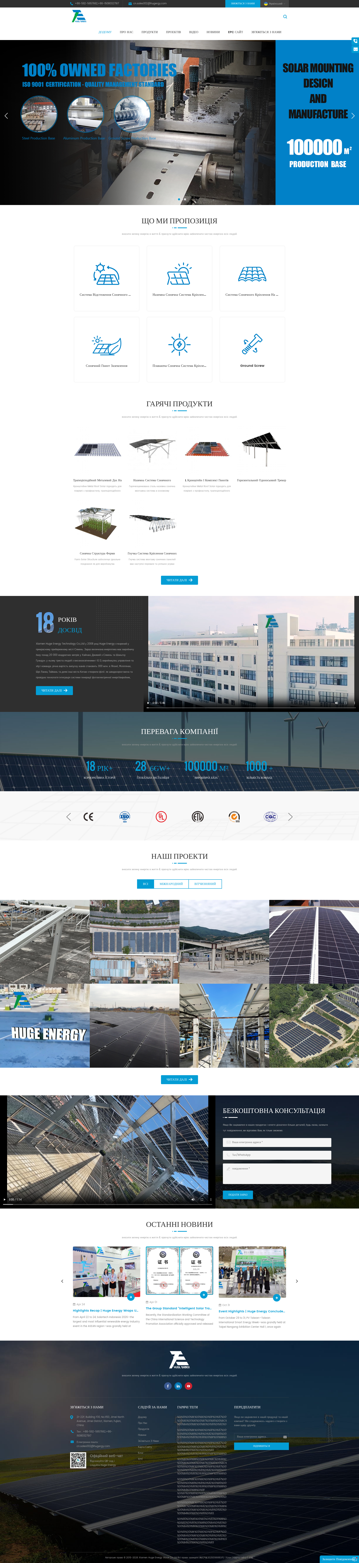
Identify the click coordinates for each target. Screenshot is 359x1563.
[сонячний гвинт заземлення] (107, 344)
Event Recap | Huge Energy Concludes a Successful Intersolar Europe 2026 (252, 1311)
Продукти (150, 32)
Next (290, 817)
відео (193, 32)
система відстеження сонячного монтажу (107, 294)
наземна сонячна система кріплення (179, 294)
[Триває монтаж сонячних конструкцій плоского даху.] (45, 1026)
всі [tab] (145, 884)
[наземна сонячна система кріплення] (179, 273)
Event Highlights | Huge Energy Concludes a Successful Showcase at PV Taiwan (106, 1311)
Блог (228, 1557)
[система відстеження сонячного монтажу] (107, 273)
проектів (173, 32)
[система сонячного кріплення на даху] (252, 273)
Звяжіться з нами (243, 4)
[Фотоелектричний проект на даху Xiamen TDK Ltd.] (45, 942)
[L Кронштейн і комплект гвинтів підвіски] (206, 450)
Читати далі (177, 580)
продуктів (143, 1429)
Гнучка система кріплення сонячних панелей (152, 553)
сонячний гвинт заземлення (106, 365)
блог (140, 1453)
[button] (173, 199)
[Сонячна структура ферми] (97, 523)
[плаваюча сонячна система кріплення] (179, 344)
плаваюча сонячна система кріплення (179, 365)
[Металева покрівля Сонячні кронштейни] (314, 942)
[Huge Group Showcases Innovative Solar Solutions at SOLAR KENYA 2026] (179, 1272)
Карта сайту (145, 1447)
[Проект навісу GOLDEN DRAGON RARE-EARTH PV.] (135, 942)
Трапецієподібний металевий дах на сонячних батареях (97, 480)
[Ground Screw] (252, 344)
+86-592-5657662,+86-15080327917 (97, 4)
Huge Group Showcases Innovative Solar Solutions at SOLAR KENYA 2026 (179, 1311)
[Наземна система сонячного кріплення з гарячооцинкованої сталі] (152, 450)
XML (251, 1557)
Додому (105, 32)
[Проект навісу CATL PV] (224, 942)
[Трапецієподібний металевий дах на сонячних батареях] (97, 450)
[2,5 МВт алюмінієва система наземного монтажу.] (314, 1026)
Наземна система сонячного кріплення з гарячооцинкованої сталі (152, 480)
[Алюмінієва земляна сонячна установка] (135, 1026)
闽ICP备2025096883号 (211, 1557)
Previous (68, 817)
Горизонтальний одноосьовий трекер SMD (261, 480)
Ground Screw (252, 365)
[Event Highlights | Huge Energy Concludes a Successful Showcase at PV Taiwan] (106, 1272)
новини (213, 32)
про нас (126, 32)
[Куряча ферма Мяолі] (224, 1026)
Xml (140, 1459)
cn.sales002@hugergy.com (150, 4)
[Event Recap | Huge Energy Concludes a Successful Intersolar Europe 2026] (252, 1272)
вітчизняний (205, 884)
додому (142, 1417)
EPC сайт (235, 32)
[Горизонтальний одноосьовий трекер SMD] (261, 450)
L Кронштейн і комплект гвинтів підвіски (206, 480)
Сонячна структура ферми (97, 553)
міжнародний (171, 884)
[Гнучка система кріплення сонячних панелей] (152, 523)
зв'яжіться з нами (266, 32)
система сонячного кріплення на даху (252, 294)
